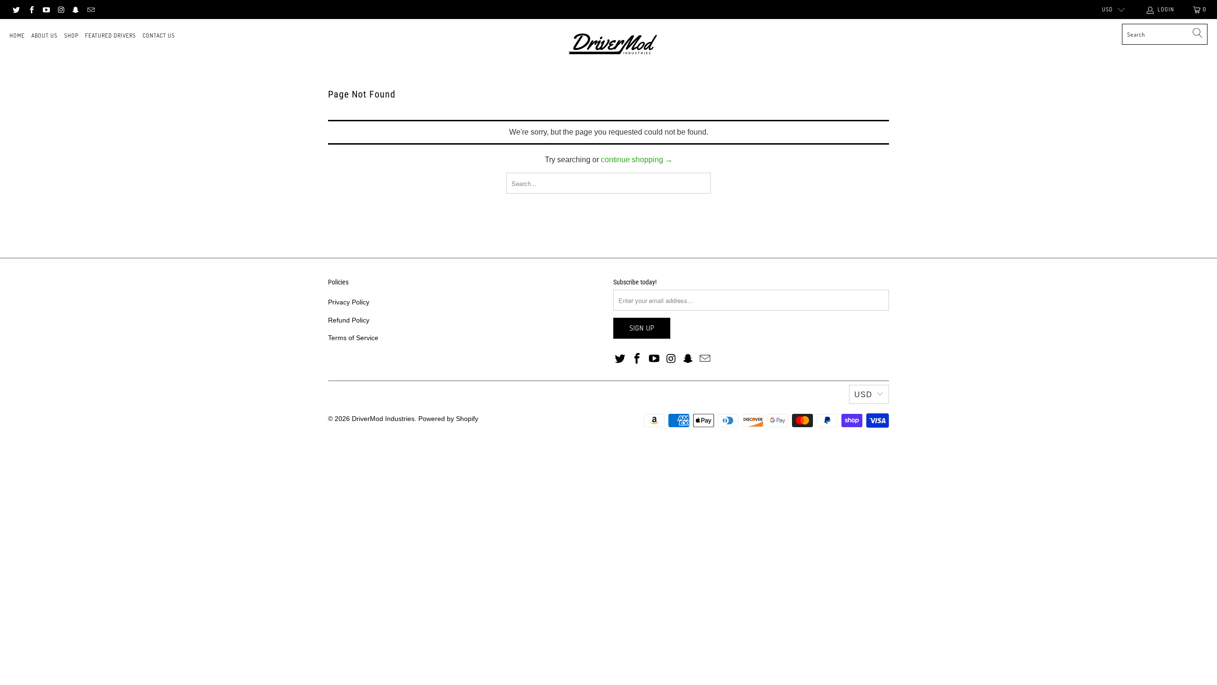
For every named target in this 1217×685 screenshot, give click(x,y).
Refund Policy (348, 320)
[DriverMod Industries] (613, 44)
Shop (71, 35)
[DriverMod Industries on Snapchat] (75, 9)
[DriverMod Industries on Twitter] (16, 9)
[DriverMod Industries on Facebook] (31, 9)
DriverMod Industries (383, 418)
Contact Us (159, 35)
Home (17, 35)
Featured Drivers (110, 35)
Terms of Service (353, 338)
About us (44, 35)
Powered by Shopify (448, 418)
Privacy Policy (348, 302)
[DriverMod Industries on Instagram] (61, 9)
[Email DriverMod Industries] (90, 9)
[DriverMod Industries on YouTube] (46, 9)
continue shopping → (637, 160)
